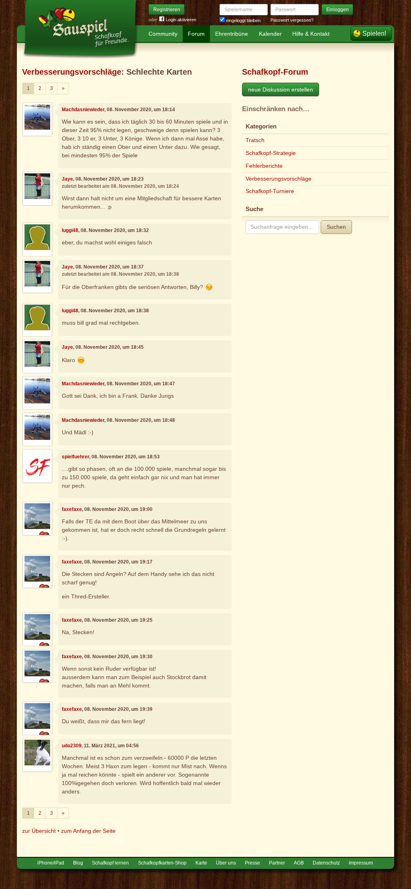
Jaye (67, 179)
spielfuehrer (75, 457)
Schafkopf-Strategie (271, 153)
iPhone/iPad (50, 863)
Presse (252, 863)
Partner (277, 863)
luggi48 (70, 230)
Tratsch (255, 140)
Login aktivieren (181, 19)
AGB (299, 863)
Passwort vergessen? (292, 20)
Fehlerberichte (264, 166)
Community (163, 34)
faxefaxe (72, 509)
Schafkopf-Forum (275, 71)
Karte (201, 863)
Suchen (336, 227)
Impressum (361, 863)
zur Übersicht (39, 831)
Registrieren (166, 9)
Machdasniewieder (83, 109)
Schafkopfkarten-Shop (162, 863)
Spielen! (374, 33)
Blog (78, 863)
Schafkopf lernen (110, 863)
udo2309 (71, 746)
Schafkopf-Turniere (270, 191)
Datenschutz (326, 863)
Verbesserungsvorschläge (71, 71)
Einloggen (337, 9)
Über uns (226, 863)
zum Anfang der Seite (88, 831)
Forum (196, 34)
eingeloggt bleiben (242, 20)
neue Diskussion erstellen (280, 89)
